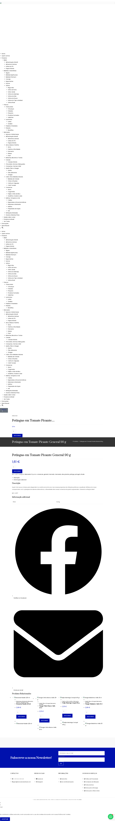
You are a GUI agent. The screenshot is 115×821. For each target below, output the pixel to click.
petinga (72, 474)
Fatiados (10, 111)
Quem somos (6, 56)
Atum (9, 189)
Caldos (10, 200)
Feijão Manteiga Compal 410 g (70, 703)
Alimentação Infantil (12, 62)
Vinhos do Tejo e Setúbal (15, 100)
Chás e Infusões (12, 181)
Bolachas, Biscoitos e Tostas (14, 158)
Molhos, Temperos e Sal (13, 198)
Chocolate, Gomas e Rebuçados (15, 164)
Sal (9, 211)
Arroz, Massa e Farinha (12, 145)
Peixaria (8, 128)
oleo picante (65, 474)
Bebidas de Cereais (13, 179)
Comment (61, 756)
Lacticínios (9, 119)
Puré (9, 155)
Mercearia (7, 132)
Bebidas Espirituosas (12, 75)
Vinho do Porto (12, 90)
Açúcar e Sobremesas (12, 134)
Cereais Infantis (12, 162)
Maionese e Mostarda (14, 204)
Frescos (6, 105)
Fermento (11, 151)
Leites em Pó (9, 66)
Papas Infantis (10, 68)
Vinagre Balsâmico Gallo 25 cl (93, 704)
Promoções (5, 223)
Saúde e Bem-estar (9, 217)
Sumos (8, 83)
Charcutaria (9, 107)
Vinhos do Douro (13, 98)
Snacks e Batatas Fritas (12, 215)
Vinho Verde (11, 92)
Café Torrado (12, 185)
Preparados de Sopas (14, 209)
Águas (8, 73)
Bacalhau (10, 130)
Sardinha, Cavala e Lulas (15, 196)
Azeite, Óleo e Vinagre (12, 168)
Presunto (10, 113)
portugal (77, 474)
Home (3, 54)
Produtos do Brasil (9, 219)
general (46, 474)
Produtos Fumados (13, 115)
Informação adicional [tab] (20, 480)
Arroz (9, 147)
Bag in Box (11, 87)
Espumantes (9, 81)
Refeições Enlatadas (12, 213)
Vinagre (10, 175)
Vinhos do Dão (12, 96)
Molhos (10, 206)
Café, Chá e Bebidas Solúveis (14, 177)
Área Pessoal (5, 225)
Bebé (5, 60)
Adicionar (17, 435)
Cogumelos (11, 191)
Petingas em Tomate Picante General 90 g (91, 441)
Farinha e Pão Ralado (14, 149)
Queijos (10, 124)
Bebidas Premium (11, 77)
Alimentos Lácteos (11, 64)
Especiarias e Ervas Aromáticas (17, 202)
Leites (9, 121)
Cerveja (8, 79)
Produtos (4, 58)
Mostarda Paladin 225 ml (23, 704)
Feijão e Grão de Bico (14, 194)
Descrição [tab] (17, 478)
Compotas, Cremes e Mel (13, 166)
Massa (10, 153)
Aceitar (5, 819)
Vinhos (8, 85)
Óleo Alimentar (12, 172)
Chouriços (11, 109)
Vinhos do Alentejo (13, 94)
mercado (51, 474)
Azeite (10, 170)
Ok (61, 763)
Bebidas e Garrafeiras (10, 71)
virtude (82, 474)
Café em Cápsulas (13, 183)
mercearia (58, 474)
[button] (2, 228)
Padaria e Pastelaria (11, 126)
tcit (80, 799)
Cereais (8, 160)
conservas (40, 474)
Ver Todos (7, 221)
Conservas (9, 187)
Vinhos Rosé (11, 102)
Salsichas (10, 117)
